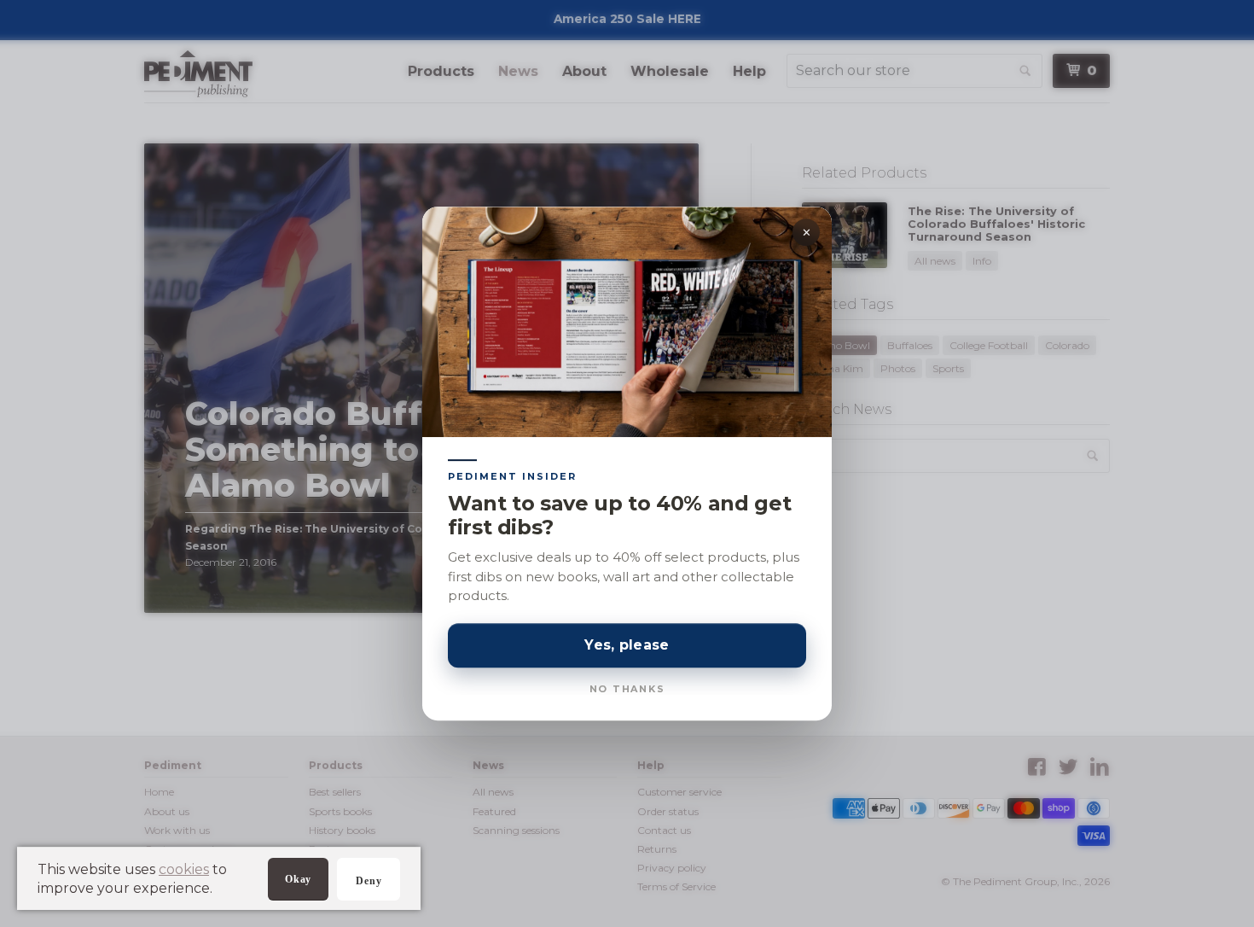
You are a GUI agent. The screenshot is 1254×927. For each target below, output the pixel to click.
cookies (184, 869)
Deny (368, 881)
